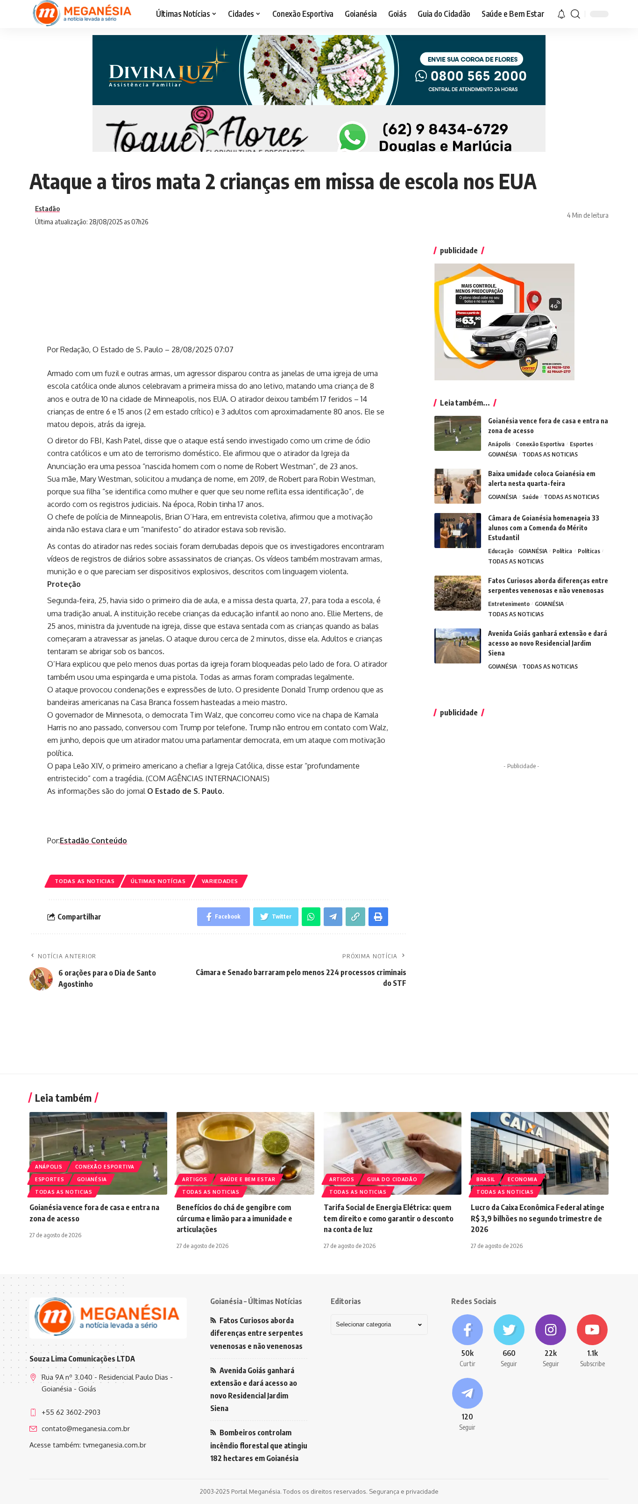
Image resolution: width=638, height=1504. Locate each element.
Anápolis (499, 444)
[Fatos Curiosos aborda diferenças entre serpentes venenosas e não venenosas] (457, 593)
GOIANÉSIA (502, 454)
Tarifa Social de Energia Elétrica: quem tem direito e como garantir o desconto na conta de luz (389, 1218)
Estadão (47, 208)
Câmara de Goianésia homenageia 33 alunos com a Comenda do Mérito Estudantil (543, 528)
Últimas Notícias (158, 880)
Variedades (220, 880)
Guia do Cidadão (392, 1179)
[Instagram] (551, 1341)
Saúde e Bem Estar (248, 1179)
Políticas (589, 551)
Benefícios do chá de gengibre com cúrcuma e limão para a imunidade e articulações (234, 1218)
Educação (500, 551)
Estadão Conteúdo (93, 840)
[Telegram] (467, 1405)
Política (562, 551)
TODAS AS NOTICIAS (84, 880)
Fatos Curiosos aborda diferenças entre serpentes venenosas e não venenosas (256, 1333)
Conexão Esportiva (540, 444)
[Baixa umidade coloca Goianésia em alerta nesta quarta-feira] (457, 486)
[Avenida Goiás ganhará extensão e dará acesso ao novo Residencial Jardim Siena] (457, 645)
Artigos (194, 1179)
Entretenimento (509, 603)
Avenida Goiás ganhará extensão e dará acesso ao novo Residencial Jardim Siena (547, 643)
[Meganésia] (83, 14)
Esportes (581, 444)
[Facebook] (467, 1341)
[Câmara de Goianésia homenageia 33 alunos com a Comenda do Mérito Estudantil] (457, 530)
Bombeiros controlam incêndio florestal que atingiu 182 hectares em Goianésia (258, 1445)
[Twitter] (509, 1341)
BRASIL (485, 1179)
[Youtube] (592, 1341)
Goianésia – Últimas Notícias (256, 1301)
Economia (523, 1179)
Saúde (530, 496)
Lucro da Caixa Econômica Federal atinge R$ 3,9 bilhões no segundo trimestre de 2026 (537, 1218)
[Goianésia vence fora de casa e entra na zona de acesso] (457, 433)
